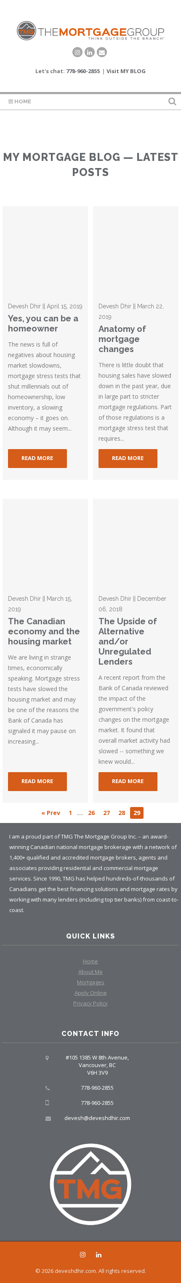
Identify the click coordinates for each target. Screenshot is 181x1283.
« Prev (50, 813)
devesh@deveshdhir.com (97, 1118)
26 (91, 813)
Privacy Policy (90, 1003)
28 (121, 813)
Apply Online (91, 992)
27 (106, 813)
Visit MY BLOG (126, 71)
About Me (90, 971)
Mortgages (90, 982)
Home (22, 101)
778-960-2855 (83, 71)
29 (136, 813)
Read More (37, 458)
